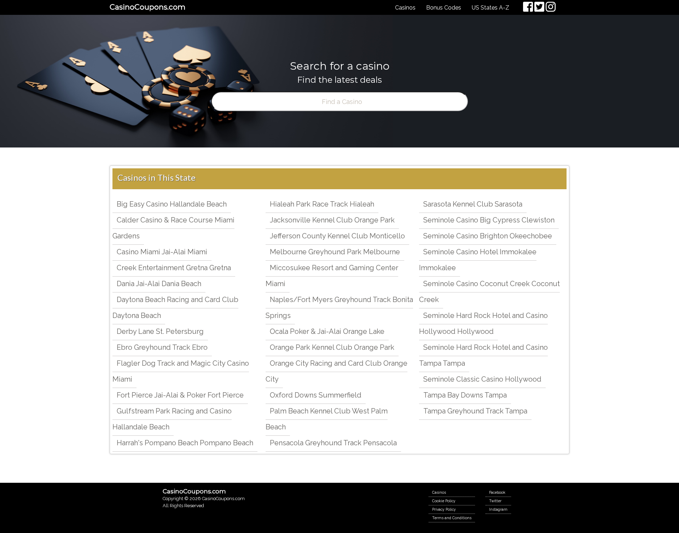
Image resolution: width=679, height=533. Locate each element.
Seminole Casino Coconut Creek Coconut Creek (489, 291)
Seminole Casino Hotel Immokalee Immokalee (477, 260)
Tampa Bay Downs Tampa (465, 395)
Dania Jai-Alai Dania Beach (159, 283)
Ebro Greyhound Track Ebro (162, 347)
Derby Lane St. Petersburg (160, 331)
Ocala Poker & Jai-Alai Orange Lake (327, 331)
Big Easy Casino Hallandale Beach (172, 204)
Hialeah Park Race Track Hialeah (322, 204)
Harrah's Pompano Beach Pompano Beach (185, 443)
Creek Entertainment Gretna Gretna (174, 267)
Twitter (495, 501)
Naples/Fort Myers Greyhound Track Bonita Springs (339, 307)
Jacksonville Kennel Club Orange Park (332, 220)
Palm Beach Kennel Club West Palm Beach (327, 419)
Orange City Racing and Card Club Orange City (336, 371)
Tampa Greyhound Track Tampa (475, 411)
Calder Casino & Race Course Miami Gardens (173, 228)
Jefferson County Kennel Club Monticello (337, 236)
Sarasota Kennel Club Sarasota (472, 204)
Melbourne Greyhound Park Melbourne (335, 252)
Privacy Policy (444, 509)
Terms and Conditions (451, 518)
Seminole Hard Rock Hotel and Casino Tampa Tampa (483, 355)
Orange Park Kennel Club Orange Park (332, 347)
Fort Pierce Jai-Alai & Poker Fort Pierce (180, 395)
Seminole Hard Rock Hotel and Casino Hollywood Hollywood (483, 323)
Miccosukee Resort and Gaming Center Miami (332, 275)
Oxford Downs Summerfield (315, 395)
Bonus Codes (443, 7)
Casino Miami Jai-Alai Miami (162, 252)
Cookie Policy (443, 501)
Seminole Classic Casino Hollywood (482, 379)
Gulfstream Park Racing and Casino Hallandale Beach (172, 419)
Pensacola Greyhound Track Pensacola (333, 443)
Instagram (498, 509)
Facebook (497, 492)
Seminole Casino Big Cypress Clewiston (489, 220)
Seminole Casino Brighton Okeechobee (487, 236)
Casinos (405, 7)
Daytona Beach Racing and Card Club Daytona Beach (175, 307)
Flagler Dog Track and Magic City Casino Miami (180, 371)
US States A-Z (490, 7)
